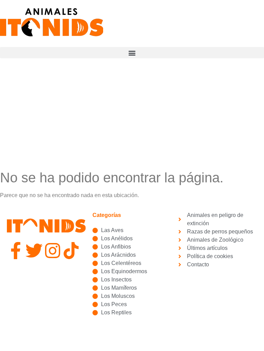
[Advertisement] (132, 118)
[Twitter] (34, 250)
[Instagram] (52, 250)
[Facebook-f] (15, 250)
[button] (132, 52)
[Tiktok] (71, 250)
